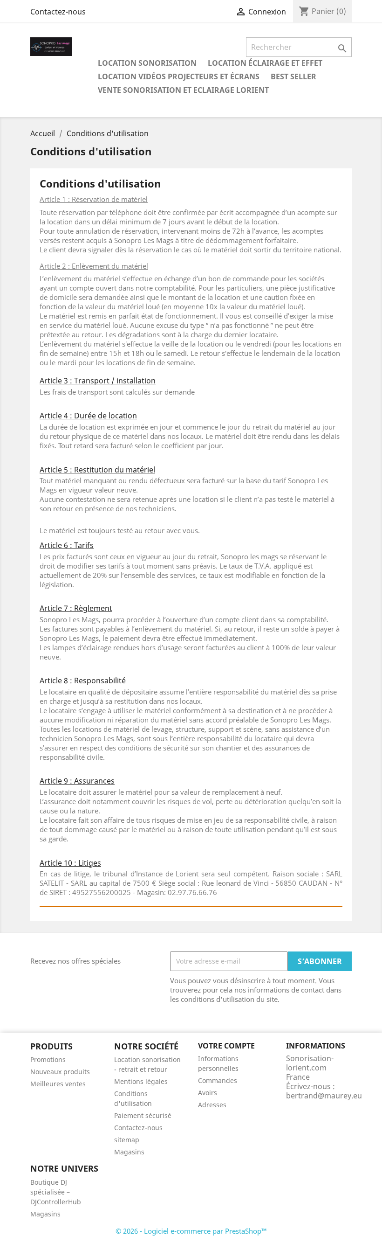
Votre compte (226, 1046)
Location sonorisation (147, 63)
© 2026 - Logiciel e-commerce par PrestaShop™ (191, 1231)
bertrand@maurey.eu (324, 1095)
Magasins (129, 1151)
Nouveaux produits (60, 1071)
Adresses (212, 1104)
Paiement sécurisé (142, 1115)
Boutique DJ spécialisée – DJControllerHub (55, 1192)
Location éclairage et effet (265, 63)
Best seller (293, 76)
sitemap (126, 1139)
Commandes (217, 1080)
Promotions (48, 1059)
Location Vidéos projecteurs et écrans (178, 76)
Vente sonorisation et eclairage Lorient (183, 90)
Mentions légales (141, 1081)
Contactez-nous (58, 12)
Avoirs (207, 1092)
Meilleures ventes (58, 1083)
